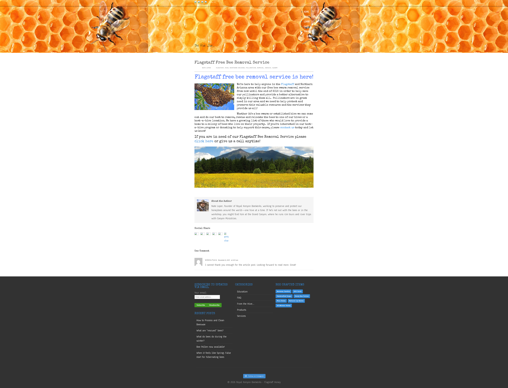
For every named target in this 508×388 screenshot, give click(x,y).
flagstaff (220, 68)
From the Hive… (245, 304)
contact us (287, 127)
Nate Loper (206, 68)
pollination (251, 68)
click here (204, 141)
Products (241, 310)
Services (308, 31)
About (307, 16)
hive (227, 68)
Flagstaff (287, 84)
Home (306, 11)
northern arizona (237, 68)
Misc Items (281, 301)
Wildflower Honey (284, 305)
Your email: (200, 292)
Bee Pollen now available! (210, 347)
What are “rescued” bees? (209, 330)
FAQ (239, 297)
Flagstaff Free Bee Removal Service (231, 63)
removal (260, 68)
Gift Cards (297, 291)
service (268, 68)
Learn (307, 21)
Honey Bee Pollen (302, 296)
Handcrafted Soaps (284, 296)
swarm (274, 68)
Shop (306, 26)
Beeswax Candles (283, 291)
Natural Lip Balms (296, 301)
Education (242, 291)
